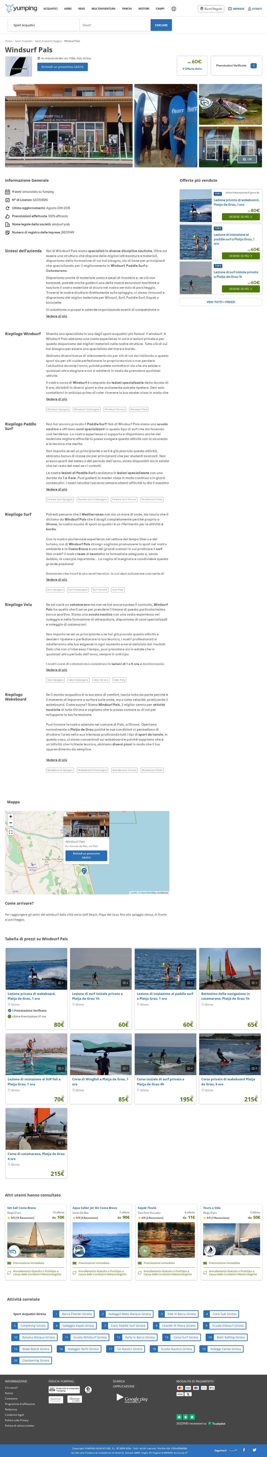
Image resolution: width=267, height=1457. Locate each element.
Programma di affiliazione (20, 1404)
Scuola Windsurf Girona (90, 1337)
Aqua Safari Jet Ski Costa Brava (95, 1207)
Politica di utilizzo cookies (19, 1425)
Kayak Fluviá (147, 1207)
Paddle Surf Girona (124, 499)
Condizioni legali (14, 1415)
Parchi (127, 8)
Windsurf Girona (115, 409)
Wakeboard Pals (152, 770)
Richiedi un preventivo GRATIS (63, 67)
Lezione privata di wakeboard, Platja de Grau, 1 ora (31, 996)
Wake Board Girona (35, 1349)
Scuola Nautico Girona (176, 1349)
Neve (81, 8)
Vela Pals (119, 680)
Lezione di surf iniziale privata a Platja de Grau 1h (97, 996)
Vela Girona (101, 680)
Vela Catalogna (78, 680)
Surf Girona (100, 589)
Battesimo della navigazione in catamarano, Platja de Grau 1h (225, 996)
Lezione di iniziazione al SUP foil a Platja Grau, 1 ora (34, 1081)
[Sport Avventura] (21, 8)
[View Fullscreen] (11, 832)
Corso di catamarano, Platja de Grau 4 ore (36, 1156)
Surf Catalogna (77, 589)
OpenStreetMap (148, 892)
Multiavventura (103, 8)
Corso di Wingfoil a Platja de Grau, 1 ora (100, 1081)
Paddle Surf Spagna (60, 499)
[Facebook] (244, 1451)
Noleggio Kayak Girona (78, 1326)
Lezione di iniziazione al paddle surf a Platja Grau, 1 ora (234, 239)
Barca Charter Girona (77, 1314)
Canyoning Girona (33, 1326)
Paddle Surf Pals (152, 499)
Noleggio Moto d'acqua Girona (130, 1314)
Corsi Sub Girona (224, 1314)
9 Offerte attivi (192, 69)
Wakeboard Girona (124, 770)
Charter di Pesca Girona (178, 1326)
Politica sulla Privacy (16, 1420)
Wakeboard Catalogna (92, 770)
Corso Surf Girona (185, 1337)
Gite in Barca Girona (182, 1314)
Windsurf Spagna (58, 409)
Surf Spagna (55, 589)
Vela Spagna (55, 680)
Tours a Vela (211, 1207)
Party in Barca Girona (140, 1337)
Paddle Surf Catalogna (92, 499)
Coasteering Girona (35, 1360)
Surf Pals (117, 589)
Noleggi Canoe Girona (225, 1349)
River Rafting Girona (231, 1337)
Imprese (238, 8)
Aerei (68, 8)
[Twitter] (254, 1451)
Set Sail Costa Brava (21, 1207)
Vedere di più (239, 217)
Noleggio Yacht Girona (83, 1349)
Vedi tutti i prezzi (221, 302)
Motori (144, 8)
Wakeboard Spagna (60, 770)
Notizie (9, 1393)
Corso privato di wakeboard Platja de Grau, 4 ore (228, 1081)
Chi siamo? (11, 1387)
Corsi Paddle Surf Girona (128, 1326)
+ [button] (10, 816)
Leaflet (133, 892)
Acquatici (50, 8)
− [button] (10, 822)
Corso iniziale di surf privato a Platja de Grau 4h (160, 1081)
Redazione (11, 1409)
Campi (160, 8)
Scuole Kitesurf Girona (228, 1326)
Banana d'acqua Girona (38, 1337)
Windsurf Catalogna (86, 409)
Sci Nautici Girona (129, 1349)
